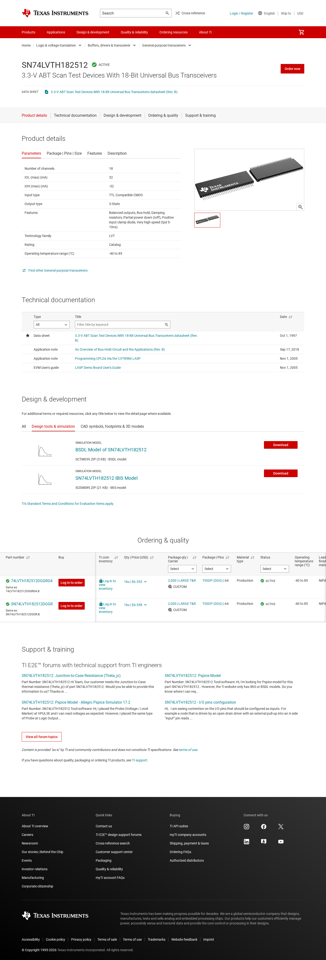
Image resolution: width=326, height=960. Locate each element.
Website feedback (184, 939)
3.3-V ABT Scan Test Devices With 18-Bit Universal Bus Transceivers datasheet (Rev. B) (114, 92)
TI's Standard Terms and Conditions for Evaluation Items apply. (68, 504)
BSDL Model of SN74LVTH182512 (111, 450)
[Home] (55, 13)
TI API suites (179, 826)
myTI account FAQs (110, 878)
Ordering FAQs (180, 852)
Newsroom (30, 843)
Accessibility (31, 939)
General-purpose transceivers (164, 45)
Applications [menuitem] (56, 32)
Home (26, 45)
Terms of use (132, 939)
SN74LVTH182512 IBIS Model (106, 478)
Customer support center (114, 852)
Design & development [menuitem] (93, 32)
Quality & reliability (109, 869)
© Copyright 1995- (39, 950)
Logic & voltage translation (56, 45)
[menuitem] (301, 32)
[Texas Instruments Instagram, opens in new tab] (246, 828)
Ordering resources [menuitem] (173, 32)
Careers (27, 835)
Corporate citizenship (37, 886)
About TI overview (35, 826)
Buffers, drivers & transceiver (109, 45)
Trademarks (156, 939)
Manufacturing (33, 878)
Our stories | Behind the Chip (42, 852)
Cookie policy (55, 939)
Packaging (103, 860)
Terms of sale (107, 939)
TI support (139, 760)
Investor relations (34, 869)
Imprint (208, 939)
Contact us (104, 826)
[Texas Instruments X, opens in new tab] (281, 828)
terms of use (188, 750)
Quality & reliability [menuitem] (134, 32)
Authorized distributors (187, 860)
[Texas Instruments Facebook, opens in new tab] (264, 828)
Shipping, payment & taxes (189, 843)
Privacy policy (81, 939)
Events (27, 860)
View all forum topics (42, 737)
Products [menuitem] (28, 32)
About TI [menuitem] (205, 32)
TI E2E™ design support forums (119, 835)
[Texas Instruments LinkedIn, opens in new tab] (246, 843)
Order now (292, 69)
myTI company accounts (188, 835)
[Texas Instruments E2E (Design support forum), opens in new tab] (264, 843)
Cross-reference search (113, 843)
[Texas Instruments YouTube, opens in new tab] (281, 843)
